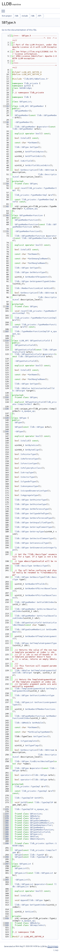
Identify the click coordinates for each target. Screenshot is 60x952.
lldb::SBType (22, 147)
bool (38, 133)
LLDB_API (24, 106)
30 (6, 122)
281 (6, 823)
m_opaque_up (30, 208)
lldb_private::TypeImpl (27, 786)
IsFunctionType (29, 463)
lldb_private (31, 83)
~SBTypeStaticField (25, 361)
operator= (43, 127)
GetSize (29, 912)
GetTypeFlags (32, 745)
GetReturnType (37, 272)
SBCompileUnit (37, 925)
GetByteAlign (32, 450)
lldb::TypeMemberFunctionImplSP (32, 331)
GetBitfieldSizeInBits (37, 165)
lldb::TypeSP (37, 855)
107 (6, 331)
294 (6, 857)
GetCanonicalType (39, 543)
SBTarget (34, 818)
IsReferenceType (29, 459)
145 (6, 431)
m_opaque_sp (41, 809)
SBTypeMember (37, 106)
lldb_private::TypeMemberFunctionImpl (36, 318)
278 (6, 816)
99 (6, 306)
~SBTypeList (21, 880)
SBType (33, 184)
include (25, 16)
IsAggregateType (29, 495)
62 (6, 206)
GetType (34, 147)
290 (6, 843)
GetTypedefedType (39, 513)
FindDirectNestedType (41, 761)
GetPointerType (38, 500)
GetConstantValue (40, 388)
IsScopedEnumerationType (34, 491)
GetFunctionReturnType (42, 695)
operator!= (26, 780)
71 (6, 231)
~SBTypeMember (22, 122)
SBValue (34, 836)
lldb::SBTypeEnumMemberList (30, 629)
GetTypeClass (40, 736)
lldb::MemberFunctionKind (29, 288)
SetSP (23, 802)
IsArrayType (27, 472)
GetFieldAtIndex (45, 602)
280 (6, 821)
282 (6, 825)
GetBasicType (40, 566)
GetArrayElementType (41, 527)
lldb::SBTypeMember (25, 127)
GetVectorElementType (41, 538)
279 (6, 818)
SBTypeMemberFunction (31, 215)
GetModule (37, 723)
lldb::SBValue (22, 388)
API (39, 16)
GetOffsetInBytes (34, 152)
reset (23, 188)
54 (6, 184)
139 (6, 418)
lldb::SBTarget (24, 673)
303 (6, 880)
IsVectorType (28, 477)
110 (6, 341)
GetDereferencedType (41, 518)
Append (24, 900)
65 (6, 215)
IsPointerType (28, 454)
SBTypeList (25, 102)
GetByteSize (31, 445)
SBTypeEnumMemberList (41, 823)
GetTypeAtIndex (38, 905)
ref (51, 195)
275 (6, 809)
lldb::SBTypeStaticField (28, 354)
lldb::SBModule (23, 723)
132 (6, 397)
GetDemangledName (38, 259)
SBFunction (36, 814)
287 (6, 836)
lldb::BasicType (23, 566)
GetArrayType (37, 531)
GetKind (48, 288)
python (27, 86)
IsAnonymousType (29, 486)
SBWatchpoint (37, 839)
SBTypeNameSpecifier (41, 825)
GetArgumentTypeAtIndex (42, 281)
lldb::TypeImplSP (24, 798)
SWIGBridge (25, 88)
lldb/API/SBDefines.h (35, 79)
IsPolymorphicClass (31, 468)
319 (6, 923)
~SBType (19, 431)
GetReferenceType (39, 509)
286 (6, 834)
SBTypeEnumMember (39, 821)
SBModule (34, 816)
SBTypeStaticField (40, 341)
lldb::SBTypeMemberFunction (30, 236)
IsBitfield (26, 161)
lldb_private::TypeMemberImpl (31, 195)
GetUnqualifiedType (40, 522)
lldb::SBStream (46, 170)
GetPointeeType (38, 504)
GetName (33, 143)
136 (6, 409)
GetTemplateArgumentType (43, 643)
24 (6, 106)
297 (6, 864)
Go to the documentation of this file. (19, 29)
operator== (26, 775)
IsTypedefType (28, 481)
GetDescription (29, 170)
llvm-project (7, 16)
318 (6, 918)
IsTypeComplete (29, 741)
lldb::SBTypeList (24, 702)
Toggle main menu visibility (3, 11)
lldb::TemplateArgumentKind (30, 688)
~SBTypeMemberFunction (27, 231)
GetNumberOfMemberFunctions (40, 709)
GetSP (37, 798)
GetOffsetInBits (34, 156)
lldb (16, 16)
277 (6, 814)
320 (6, 925)
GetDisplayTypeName (39, 732)
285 (6, 832)
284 (6, 830)
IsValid (25, 138)
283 (6, 827)
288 (6, 839)
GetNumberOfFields (35, 584)
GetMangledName (37, 263)
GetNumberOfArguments (36, 277)
